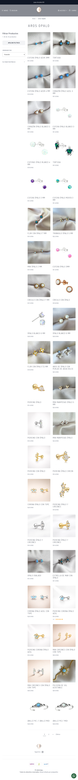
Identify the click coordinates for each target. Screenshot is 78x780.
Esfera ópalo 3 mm (36, 198)
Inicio (34, 18)
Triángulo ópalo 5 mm (63, 233)
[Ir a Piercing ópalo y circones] (64, 490)
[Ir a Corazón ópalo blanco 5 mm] (39, 112)
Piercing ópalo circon (63, 471)
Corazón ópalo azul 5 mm (63, 92)
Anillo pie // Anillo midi (39, 721)
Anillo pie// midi (60, 721)
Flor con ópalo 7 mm (37, 233)
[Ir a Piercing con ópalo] (39, 423)
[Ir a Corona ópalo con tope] (39, 490)
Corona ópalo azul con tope (38, 612)
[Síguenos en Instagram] (43, 752)
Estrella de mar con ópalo (63, 576)
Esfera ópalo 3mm (61, 266)
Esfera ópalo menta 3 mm (63, 199)
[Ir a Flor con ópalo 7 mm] (39, 219)
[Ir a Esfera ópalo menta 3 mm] (64, 183)
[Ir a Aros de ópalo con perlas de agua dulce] (64, 352)
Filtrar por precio (8, 62)
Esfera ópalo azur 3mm (38, 58)
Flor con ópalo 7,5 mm (38, 366)
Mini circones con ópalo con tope (64, 651)
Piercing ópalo (34, 402)
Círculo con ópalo (61, 300)
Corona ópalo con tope (38, 504)
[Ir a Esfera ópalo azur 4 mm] (39, 77)
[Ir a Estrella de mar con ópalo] (64, 561)
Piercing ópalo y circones (60, 505)
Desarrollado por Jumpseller (49, 772)
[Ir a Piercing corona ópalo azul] (64, 597)
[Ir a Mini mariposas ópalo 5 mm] (64, 388)
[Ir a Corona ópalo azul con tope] (39, 597)
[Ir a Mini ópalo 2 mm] (39, 252)
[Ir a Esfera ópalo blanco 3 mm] (64, 112)
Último (58, 734)
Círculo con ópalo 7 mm (38, 300)
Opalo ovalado (34, 575)
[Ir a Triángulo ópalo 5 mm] (64, 219)
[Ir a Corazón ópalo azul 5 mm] (64, 77)
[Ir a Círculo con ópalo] (64, 285)
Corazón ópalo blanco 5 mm (39, 127)
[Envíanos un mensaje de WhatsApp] (73, 775)
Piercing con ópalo (36, 438)
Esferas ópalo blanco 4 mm (39, 163)
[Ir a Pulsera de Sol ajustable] (64, 671)
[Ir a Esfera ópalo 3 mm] (39, 183)
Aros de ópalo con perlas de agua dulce (63, 367)
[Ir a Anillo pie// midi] (64, 706)
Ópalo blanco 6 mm (36, 333)
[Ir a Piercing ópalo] (39, 388)
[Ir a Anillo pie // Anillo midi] (39, 706)
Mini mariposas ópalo (63, 438)
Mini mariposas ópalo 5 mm (63, 403)
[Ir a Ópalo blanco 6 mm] (39, 319)
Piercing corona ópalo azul (63, 612)
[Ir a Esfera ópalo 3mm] (64, 252)
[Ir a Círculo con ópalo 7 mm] (39, 285)
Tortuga (57, 58)
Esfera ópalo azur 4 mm (39, 91)
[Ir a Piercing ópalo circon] (64, 457)
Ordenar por (6, 50)
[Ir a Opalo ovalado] (39, 561)
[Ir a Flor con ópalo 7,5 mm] (39, 352)
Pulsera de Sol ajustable (60, 686)
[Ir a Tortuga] (64, 43)
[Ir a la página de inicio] (39, 10)
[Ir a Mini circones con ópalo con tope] (64, 635)
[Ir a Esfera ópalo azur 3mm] (39, 43)
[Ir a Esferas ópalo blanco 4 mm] (39, 148)
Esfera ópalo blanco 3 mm (63, 127)
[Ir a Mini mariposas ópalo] (64, 423)
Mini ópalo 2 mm (35, 266)
